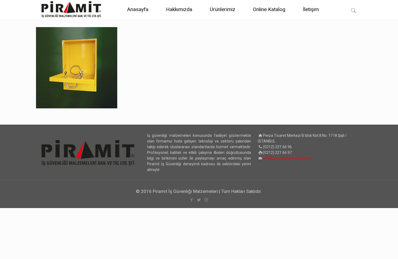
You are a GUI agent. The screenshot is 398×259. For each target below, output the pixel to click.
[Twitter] (199, 200)
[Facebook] (191, 200)
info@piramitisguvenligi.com (287, 158)
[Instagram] (206, 200)
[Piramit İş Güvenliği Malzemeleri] (71, 9)
